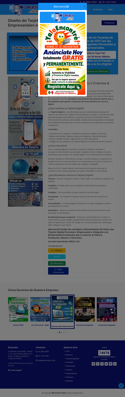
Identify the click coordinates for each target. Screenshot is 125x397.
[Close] (84, 6)
